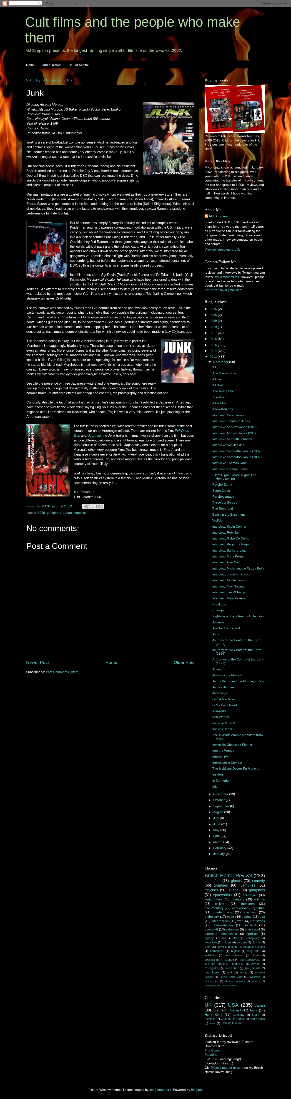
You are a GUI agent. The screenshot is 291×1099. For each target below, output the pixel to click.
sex (262, 916)
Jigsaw (217, 669)
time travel (252, 929)
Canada (226, 1019)
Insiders (218, 774)
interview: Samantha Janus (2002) (237, 457)
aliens (233, 890)
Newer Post (37, 662)
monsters (248, 903)
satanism (232, 929)
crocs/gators (212, 968)
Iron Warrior (220, 717)
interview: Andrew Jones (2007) (235, 433)
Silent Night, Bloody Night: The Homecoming (234, 476)
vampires (248, 885)
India (253, 1010)
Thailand (234, 1010)
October (219, 800)
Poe (236, 938)
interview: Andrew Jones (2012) (235, 427)
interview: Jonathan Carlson (232, 574)
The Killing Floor (224, 391)
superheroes (220, 921)
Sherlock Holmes (254, 946)
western (242, 942)
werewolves (240, 908)
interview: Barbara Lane (229, 550)
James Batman (223, 687)
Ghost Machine (223, 699)
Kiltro (216, 367)
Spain (255, 1014)
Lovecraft (211, 929)
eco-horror (232, 968)
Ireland (212, 1023)
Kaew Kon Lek (222, 409)
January (219, 854)
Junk (215, 634)
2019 (214, 327)
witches (259, 899)
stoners (256, 981)
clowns (256, 942)
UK (208, 1005)
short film (212, 881)
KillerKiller (219, 403)
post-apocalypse (250, 959)
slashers (250, 912)
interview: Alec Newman (229, 586)
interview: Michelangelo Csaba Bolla (238, 568)
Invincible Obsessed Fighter (232, 744)
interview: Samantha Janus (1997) (237, 451)
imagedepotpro (160, 1089)
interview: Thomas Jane (229, 463)
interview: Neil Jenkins (228, 445)
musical (250, 925)
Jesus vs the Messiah (227, 675)
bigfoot (235, 951)
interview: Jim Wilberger (229, 592)
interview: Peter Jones (228, 415)
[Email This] (84, 506)
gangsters (54, 512)
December (221, 362)
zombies (80, 512)
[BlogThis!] (88, 506)
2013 (214, 356)
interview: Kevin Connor (229, 526)
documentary (214, 908)
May (216, 830)
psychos (211, 890)
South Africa (257, 1019)
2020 (214, 321)
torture (244, 972)
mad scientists (234, 955)
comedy (258, 881)
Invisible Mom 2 (223, 723)
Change (218, 610)
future (260, 908)
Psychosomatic (223, 496)
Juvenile (218, 622)
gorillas (252, 933)
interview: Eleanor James (230, 469)
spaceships (222, 895)
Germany (238, 1014)
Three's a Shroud (224, 502)
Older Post (184, 662)
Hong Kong (213, 1014)
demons (238, 899)
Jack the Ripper (215, 963)
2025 (214, 315)
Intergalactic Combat (227, 762)
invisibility (211, 955)
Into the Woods (223, 750)
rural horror (212, 972)
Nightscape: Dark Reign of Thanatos (238, 616)
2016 (214, 338)
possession (212, 959)
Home (30, 64)
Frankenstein (223, 925)
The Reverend (222, 508)
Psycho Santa (222, 484)
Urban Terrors (51, 64)
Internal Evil (220, 757)
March (218, 842)
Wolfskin (218, 520)
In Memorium (221, 780)
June (217, 824)
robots (246, 916)
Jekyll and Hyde (227, 946)
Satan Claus (221, 490)
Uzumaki (94, 435)
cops (230, 916)
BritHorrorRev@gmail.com (223, 290)
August (218, 812)
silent (208, 946)
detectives (211, 942)
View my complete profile (223, 249)
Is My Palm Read (224, 705)
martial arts (222, 912)
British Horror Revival (228, 875)
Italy (216, 1010)
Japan (67, 512)
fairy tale (253, 951)
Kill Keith (218, 385)
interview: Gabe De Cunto (230, 538)
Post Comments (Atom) (63, 672)
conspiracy (253, 938)
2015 (214, 345)
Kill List (217, 379)
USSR (224, 1023)
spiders (226, 942)
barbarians (216, 951)
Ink (214, 786)
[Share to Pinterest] (101, 506)
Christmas (257, 921)
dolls (224, 938)
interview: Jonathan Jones (231, 421)
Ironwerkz (219, 711)
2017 (214, 333)
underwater (229, 985)
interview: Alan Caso (226, 562)
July (216, 818)
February (220, 848)
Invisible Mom (222, 729)
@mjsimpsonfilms (226, 277)
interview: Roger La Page (230, 544)
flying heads (252, 968)
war (240, 921)
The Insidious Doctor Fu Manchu (235, 768)
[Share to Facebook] (97, 506)
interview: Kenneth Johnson (232, 439)
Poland (236, 1023)
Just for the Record (226, 628)
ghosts (236, 881)
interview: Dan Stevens (228, 598)
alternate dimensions (221, 933)
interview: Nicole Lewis (228, 580)
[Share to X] (93, 506)
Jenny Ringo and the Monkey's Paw (238, 681)
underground (212, 985)
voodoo (229, 959)
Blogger (196, 1089)
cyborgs (209, 938)
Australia (210, 1019)
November (221, 794)
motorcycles (211, 981)
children (220, 903)
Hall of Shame (78, 64)
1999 (41, 512)
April (217, 836)
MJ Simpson (218, 216)
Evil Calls (211, 1059)
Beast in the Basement (228, 514)
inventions (254, 976)
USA (233, 1005)
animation (250, 895)
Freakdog (219, 604)
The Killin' (219, 397)
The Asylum (253, 963)
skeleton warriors (235, 981)
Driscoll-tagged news (226, 1067)
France (240, 1019)
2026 (214, 309)
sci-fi (230, 972)
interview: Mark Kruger (228, 556)
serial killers (214, 899)
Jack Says (219, 693)
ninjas (255, 955)
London (235, 963)
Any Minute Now (224, 373)
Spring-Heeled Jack (231, 976)
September (221, 806)
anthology (212, 916)
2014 (214, 351)
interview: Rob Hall (225, 532)
